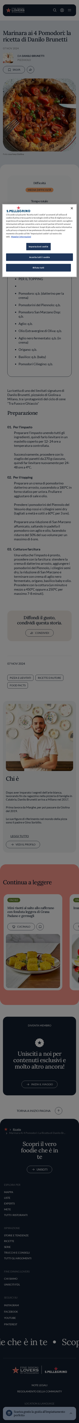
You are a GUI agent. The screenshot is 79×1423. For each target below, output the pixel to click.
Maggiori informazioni (21, 236)
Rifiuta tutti (38, 267)
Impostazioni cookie (38, 246)
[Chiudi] (72, 208)
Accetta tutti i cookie (39, 257)
